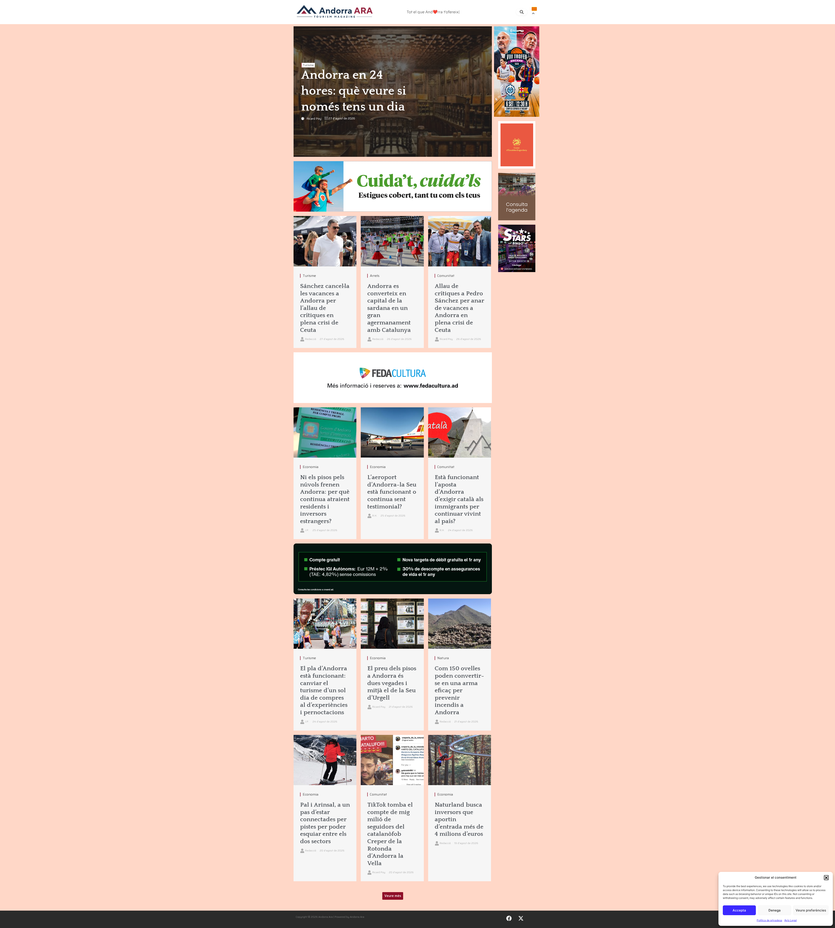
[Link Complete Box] (325, 282)
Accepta (739, 910)
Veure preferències (811, 910)
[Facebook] (509, 918)
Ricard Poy (313, 118)
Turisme (308, 65)
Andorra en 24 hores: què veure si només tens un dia (353, 91)
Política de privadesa (769, 920)
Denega (774, 910)
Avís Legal (790, 920)
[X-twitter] (521, 918)
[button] (826, 877)
